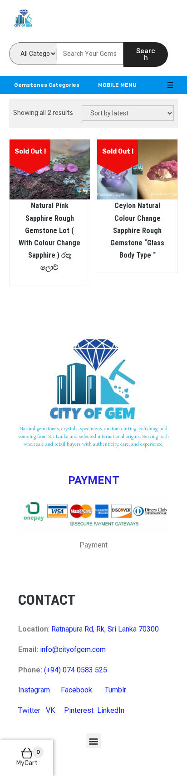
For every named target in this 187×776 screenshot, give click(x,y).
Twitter (29, 710)
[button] (93, 740)
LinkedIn (110, 710)
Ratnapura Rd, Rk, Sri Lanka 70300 (105, 629)
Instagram (34, 690)
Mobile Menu (117, 85)
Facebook (76, 690)
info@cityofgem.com (73, 649)
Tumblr (115, 690)
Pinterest (79, 710)
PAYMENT (93, 480)
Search (145, 54)
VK (50, 710)
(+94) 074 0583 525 (75, 670)
